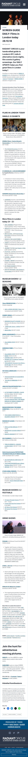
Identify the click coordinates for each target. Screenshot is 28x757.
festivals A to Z (16, 637)
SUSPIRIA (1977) (9, 357)
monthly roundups (20, 635)
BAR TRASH (14, 724)
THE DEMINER (15, 611)
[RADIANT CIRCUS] (11, 4)
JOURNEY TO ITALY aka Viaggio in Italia (15, 248)
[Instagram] (10, 733)
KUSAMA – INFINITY (10, 257)
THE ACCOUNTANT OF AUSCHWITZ (14, 376)
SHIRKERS (8, 623)
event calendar (7, 637)
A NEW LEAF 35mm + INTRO (12, 326)
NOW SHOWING (12, 714)
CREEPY (7, 242)
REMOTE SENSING (9, 434)
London (5, 714)
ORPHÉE (7, 396)
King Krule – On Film (10, 251)
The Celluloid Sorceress (11, 149)
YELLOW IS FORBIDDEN (11, 380)
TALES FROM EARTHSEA (16, 480)
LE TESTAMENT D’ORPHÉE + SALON (14, 392)
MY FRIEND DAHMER (10, 266)
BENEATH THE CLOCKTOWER (12, 239)
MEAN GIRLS (8, 330)
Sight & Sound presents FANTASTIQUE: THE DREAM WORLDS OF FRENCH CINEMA (14, 399)
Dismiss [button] (14, 754)
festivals (10, 79)
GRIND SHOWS (19, 79)
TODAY (19, 714)
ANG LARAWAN (9, 225)
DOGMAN (22, 613)
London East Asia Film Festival (13, 503)
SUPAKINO (7, 199)
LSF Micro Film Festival (11, 507)
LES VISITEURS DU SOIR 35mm (13, 459)
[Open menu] (24, 4)
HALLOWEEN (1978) (10, 342)
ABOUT (9, 747)
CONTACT (13, 747)
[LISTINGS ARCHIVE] (19, 747)
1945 (5, 607)
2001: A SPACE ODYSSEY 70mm (13, 309)
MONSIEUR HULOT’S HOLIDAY (13, 321)
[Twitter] (14, 733)
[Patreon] (18, 733)
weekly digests (10, 635)
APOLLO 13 (8, 228)
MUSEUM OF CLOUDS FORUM (13, 430)
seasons (5, 79)
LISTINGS (4, 27)
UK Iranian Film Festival (11, 509)
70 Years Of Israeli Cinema (12, 500)
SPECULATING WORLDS (11, 427)
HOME (6, 747)
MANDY (7, 356)
